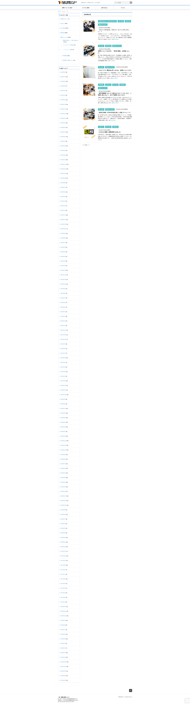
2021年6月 (63, 357)
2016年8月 (63, 625)
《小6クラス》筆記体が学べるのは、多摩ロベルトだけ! (114, 70)
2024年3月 (63, 205)
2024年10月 (63, 173)
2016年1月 (63, 657)
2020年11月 (63, 390)
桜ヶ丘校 (121, 21)
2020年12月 (63, 385)
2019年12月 (63, 440)
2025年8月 (63, 127)
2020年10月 (63, 394)
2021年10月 (63, 339)
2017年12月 (63, 551)
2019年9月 (63, 454)
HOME (59, 11)
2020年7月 (63, 408)
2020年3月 (63, 426)
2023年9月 (63, 233)
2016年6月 (63, 634)
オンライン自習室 (69, 45)
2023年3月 (63, 261)
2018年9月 (63, 509)
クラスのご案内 (85, 7)
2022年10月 (63, 284)
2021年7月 (63, 353)
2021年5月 (63, 362)
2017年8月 (63, 569)
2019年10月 (63, 450)
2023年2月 (63, 265)
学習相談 (101, 84)
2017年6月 (63, 579)
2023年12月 (63, 219)
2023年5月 (63, 251)
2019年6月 (63, 468)
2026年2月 (63, 99)
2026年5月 (63, 86)
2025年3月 (63, 150)
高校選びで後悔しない (68, 60)
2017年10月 (63, 560)
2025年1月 (63, 159)
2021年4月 (63, 367)
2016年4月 (63, 643)
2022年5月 (63, 307)
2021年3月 (63, 371)
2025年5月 (63, 141)
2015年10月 (63, 671)
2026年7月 (63, 76)
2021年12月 (63, 330)
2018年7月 (63, 519)
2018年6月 (63, 523)
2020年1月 (63, 436)
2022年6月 (63, 302)
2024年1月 (63, 215)
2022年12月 (63, 274)
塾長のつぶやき (102, 24)
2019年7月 (63, 463)
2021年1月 (63, 380)
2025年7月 (63, 132)
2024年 (63, 11)
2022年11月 (63, 279)
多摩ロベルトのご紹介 (67, 7)
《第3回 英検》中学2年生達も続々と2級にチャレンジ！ (114, 112)
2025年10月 (63, 118)
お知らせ (108, 84)
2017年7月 (63, 574)
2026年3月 (63, 95)
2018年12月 (63, 496)
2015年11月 (63, 666)
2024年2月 (63, 210)
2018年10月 (63, 505)
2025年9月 (63, 122)
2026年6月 (63, 81)
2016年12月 (63, 606)
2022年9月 (63, 288)
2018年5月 (63, 528)
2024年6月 (63, 192)
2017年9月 (63, 565)
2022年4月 (63, 311)
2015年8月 (63, 680)
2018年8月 (63, 514)
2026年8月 (63, 72)
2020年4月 (63, 422)
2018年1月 (63, 546)
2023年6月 (63, 247)
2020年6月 (63, 413)
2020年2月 (63, 431)
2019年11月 (63, 445)
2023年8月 (63, 238)
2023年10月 (63, 228)
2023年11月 (63, 224)
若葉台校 (128, 21)
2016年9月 (63, 620)
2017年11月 (63, 555)
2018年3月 (63, 537)
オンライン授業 (68, 49)
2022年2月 (63, 321)
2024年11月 (63, 168)
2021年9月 (63, 344)
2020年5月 (63, 417)
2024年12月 (63, 164)
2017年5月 (63, 583)
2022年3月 (63, 316)
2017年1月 (63, 602)
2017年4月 (63, 588)
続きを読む (115, 39)
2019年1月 (63, 491)
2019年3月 (63, 482)
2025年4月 (63, 145)
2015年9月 (63, 675)
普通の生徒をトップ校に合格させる (107, 21)
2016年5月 (63, 638)
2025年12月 (63, 109)
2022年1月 (63, 325)
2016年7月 (63, 629)
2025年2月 (63, 155)
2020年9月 (63, 399)
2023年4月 (63, 256)
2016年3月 (63, 648)
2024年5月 (63, 196)
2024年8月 (63, 182)
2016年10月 (63, 615)
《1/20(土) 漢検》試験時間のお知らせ (109, 132)
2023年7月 (63, 242)
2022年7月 (63, 297)
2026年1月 (63, 104)
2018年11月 (63, 500)
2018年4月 (63, 532)
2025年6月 (63, 136)
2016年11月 (63, 611)
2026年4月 (63, 90)
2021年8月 (63, 348)
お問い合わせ (104, 7)
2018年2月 (63, 542)
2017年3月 (63, 592)
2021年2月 (63, 376)
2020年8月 (63, 403)
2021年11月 (63, 334)
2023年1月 (63, 270)
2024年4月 (63, 201)
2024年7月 (63, 187)
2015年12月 (63, 661)
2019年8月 (63, 459)
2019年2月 (63, 486)
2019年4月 (63, 477)
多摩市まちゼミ (64, 18)
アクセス (123, 7)
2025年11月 (63, 113)
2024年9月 (63, 178)
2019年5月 (63, 473)
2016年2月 (63, 652)
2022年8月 (63, 293)
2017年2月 (63, 597)
